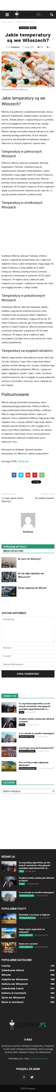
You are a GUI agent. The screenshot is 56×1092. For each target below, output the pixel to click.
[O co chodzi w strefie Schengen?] (8, 737)
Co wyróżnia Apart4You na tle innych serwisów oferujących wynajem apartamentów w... (34, 706)
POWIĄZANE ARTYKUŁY (15, 547)
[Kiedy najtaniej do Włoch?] (8, 591)
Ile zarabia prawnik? (45, 498)
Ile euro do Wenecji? (29, 558)
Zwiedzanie (24, 28)
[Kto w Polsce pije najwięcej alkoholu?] (8, 766)
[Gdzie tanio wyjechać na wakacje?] (8, 933)
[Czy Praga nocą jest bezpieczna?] (8, 752)
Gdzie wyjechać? (26, 935)
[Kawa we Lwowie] (8, 947)
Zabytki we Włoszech (14, 979)
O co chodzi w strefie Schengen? (36, 733)
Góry (21, 712)
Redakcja (15, 47)
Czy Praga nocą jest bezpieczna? (36, 748)
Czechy (5, 965)
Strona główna (7, 22)
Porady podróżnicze (27, 918)
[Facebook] (24, 1077)
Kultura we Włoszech (28, 768)
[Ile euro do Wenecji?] (8, 562)
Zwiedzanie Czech (26, 736)
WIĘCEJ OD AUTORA (13, 551)
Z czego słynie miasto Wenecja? (12, 500)
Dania (22, 725)
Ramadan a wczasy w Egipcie (34, 914)
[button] (52, 15)
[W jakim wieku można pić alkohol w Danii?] (8, 722)
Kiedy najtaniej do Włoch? (32, 587)
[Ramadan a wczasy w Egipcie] (8, 918)
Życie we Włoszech (13, 997)
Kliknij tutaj (23, 461)
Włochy (33, 28)
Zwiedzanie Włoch (12, 970)
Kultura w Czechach (27, 751)
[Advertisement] (28, 5)
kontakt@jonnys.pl (39, 1058)
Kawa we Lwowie (28, 943)
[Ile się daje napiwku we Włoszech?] (8, 577)
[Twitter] (32, 1077)
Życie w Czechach (12, 1002)
